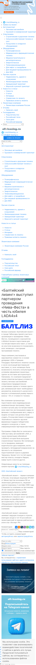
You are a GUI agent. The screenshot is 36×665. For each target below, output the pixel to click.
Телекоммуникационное (15, 65)
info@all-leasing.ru (11, 135)
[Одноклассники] (19, 527)
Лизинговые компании (12, 103)
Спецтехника (8, 34)
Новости (9, 91)
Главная (5, 275)
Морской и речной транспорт (18, 86)
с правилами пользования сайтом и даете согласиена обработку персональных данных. (18, 560)
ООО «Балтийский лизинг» (12, 471)
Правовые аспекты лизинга (17, 101)
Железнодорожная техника (17, 82)
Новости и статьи (10, 89)
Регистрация (10, 543)
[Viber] (24, 527)
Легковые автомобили (15, 29)
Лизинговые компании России (18, 105)
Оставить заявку (18, 586)
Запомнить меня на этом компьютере (19, 551)
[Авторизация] (3, 144)
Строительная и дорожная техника (20, 37)
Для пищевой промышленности (18, 70)
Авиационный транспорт (16, 84)
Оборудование (8, 48)
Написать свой (12, 110)
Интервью (10, 96)
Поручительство (12, 115)
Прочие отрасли (9, 74)
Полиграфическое (13, 51)
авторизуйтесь (7, 536)
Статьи (9, 93)
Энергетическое (12, 63)
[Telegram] (33, 527)
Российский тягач (13, 117)
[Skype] (30, 527)
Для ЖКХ (9, 72)
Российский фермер (14, 122)
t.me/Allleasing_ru (12, 22)
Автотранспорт (9, 27)
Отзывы (6, 108)
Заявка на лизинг (10, 25)
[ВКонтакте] (16, 527)
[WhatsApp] (27, 527)
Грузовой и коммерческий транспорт (21, 32)
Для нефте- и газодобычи (16, 67)
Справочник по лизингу (15, 98)
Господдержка (9, 112)
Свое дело (10, 119)
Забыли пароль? (8, 555)
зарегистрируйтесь (25, 536)
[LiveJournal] (22, 527)
